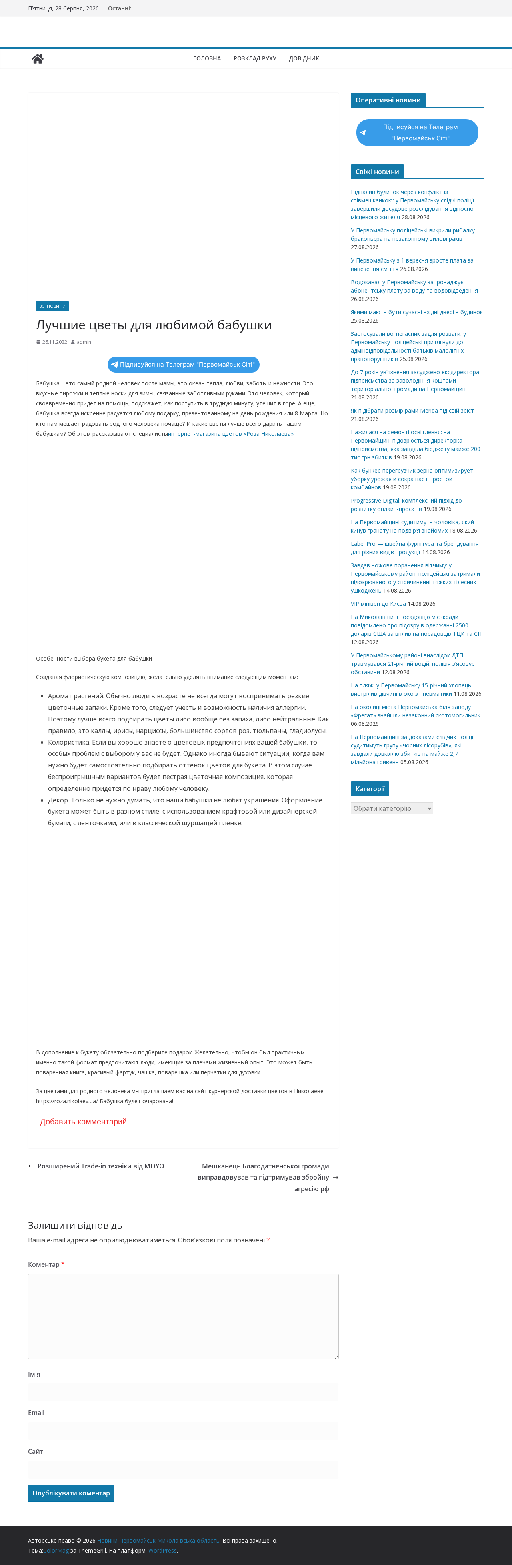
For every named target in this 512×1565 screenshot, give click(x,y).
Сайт (35, 1451)
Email (36, 1412)
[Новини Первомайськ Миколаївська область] (37, 58)
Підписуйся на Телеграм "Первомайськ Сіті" (187, 364)
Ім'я (34, 1374)
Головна (207, 58)
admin (84, 342)
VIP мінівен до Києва (378, 603)
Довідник (304, 58)
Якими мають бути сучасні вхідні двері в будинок (417, 312)
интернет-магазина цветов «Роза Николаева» (231, 433)
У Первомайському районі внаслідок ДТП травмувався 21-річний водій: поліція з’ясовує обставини (412, 663)
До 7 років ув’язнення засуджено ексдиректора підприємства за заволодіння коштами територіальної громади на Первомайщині (415, 380)
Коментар (46, 1264)
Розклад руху (255, 58)
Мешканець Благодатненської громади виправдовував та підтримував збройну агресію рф (263, 1178)
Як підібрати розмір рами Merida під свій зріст (412, 410)
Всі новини (52, 306)
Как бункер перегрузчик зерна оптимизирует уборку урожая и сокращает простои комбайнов (412, 479)
